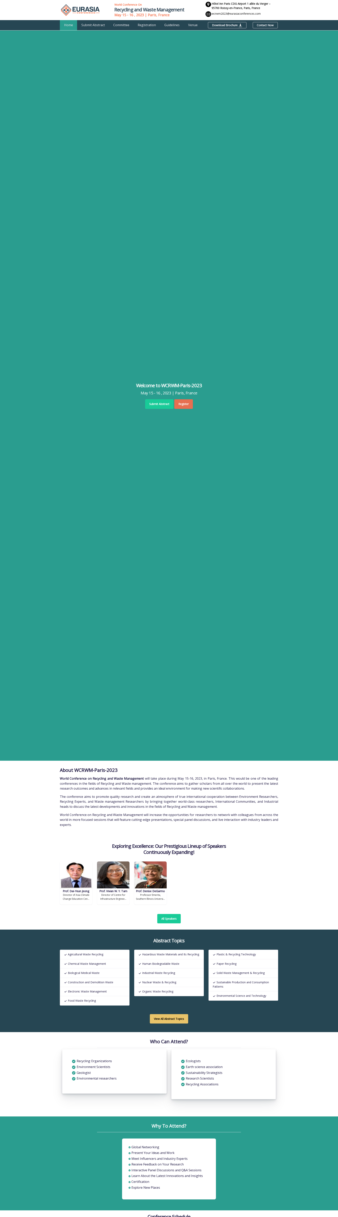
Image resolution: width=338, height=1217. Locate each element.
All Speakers (169, 918)
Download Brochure (225, 25)
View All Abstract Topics (169, 1019)
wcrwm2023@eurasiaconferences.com (236, 13)
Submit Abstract (93, 25)
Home (68, 25)
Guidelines (172, 25)
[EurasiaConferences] (80, 10)
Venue (193, 25)
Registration (147, 25)
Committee (121, 25)
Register (183, 404)
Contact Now (265, 25)
